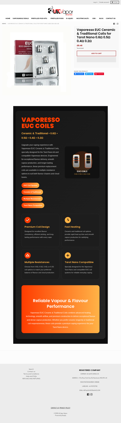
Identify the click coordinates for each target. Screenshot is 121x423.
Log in (95, 2)
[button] (96, 59)
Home (4, 23)
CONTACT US (55, 408)
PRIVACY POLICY (65, 408)
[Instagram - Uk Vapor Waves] (117, 23)
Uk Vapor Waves (62, 413)
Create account (104, 2)
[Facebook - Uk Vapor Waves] (114, 23)
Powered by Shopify (60, 415)
